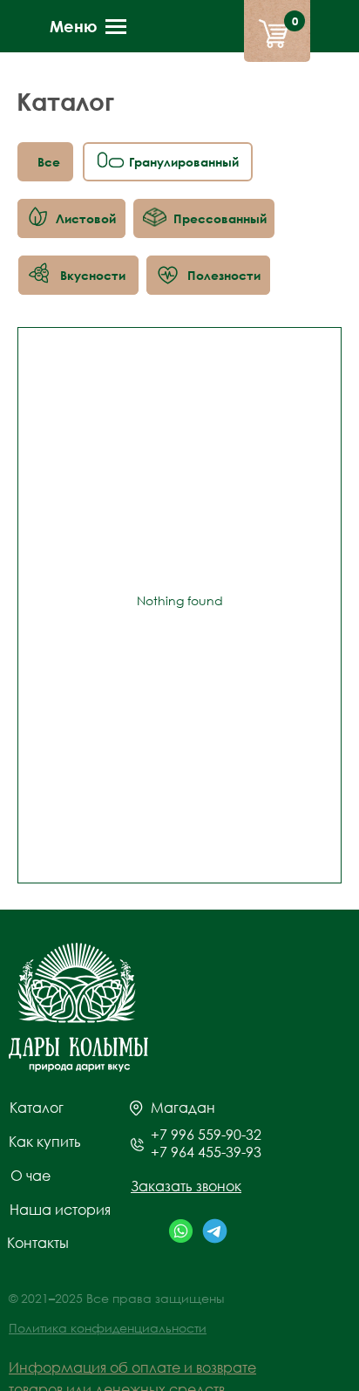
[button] (186, 1186)
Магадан (183, 1107)
